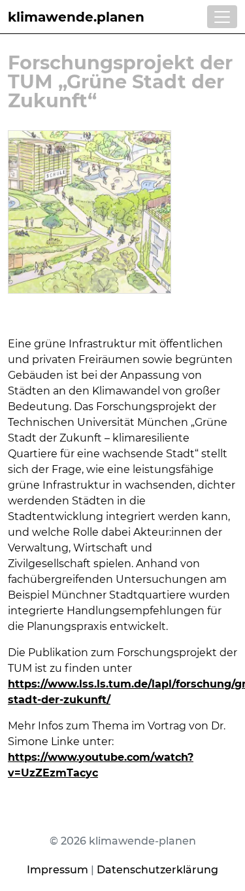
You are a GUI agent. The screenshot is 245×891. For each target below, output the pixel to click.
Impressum (57, 870)
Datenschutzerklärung (157, 870)
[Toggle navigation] (222, 16)
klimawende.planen (76, 17)
